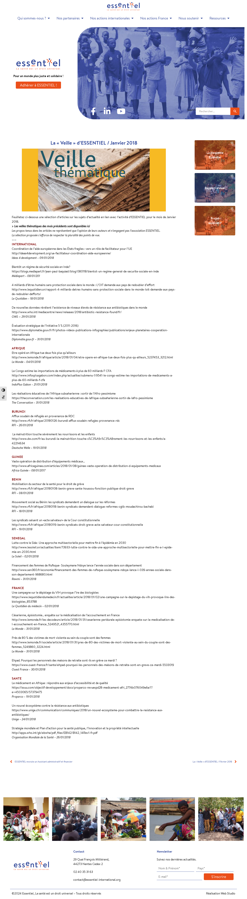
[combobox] (213, 111)
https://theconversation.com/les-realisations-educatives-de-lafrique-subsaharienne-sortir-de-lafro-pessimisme (82, 398)
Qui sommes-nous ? (31, 18)
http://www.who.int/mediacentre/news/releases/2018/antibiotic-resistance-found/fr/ (67, 312)
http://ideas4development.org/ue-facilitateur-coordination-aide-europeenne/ (61, 253)
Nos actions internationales (110, 18)
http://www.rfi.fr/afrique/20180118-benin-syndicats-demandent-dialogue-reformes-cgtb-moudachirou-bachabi (83, 506)
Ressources (218, 18)
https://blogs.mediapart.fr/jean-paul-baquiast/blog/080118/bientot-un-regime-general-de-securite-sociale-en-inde (85, 271)
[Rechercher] (234, 111)
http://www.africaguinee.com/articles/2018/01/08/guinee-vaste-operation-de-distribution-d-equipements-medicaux (86, 466)
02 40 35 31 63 (83, 872)
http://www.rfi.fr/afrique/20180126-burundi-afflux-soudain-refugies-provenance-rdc (66, 421)
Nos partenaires (68, 18)
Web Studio (228, 893)
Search (191, 110)
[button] (4, 817)
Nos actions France (154, 18)
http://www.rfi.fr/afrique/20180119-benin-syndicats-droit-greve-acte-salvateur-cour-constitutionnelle (77, 525)
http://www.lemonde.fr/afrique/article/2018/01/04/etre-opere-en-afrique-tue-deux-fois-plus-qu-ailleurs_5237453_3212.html (92, 357)
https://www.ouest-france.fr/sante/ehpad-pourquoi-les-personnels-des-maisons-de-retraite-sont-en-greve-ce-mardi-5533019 (93, 665)
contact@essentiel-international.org (96, 880)
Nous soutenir (189, 18)
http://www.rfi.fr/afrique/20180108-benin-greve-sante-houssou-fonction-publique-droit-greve (73, 488)
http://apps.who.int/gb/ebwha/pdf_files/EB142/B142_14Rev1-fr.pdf (54, 733)
